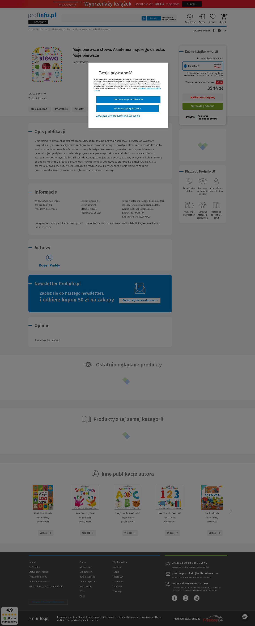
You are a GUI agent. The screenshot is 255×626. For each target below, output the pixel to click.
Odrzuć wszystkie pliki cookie (127, 109)
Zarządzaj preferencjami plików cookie (118, 115)
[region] (128, 95)
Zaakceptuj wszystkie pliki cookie (128, 99)
